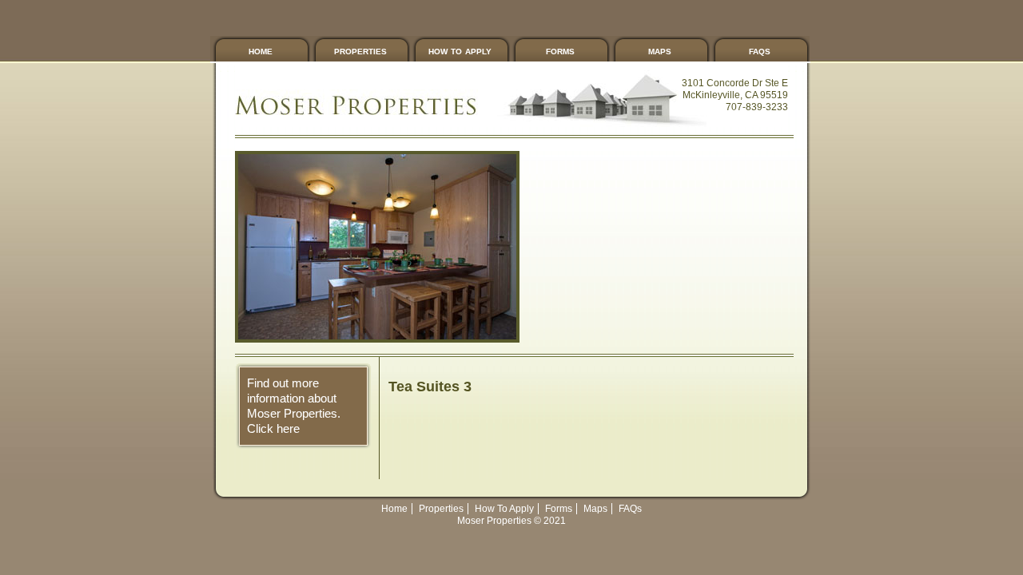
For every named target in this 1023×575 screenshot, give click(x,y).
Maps (659, 50)
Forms (560, 50)
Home (261, 50)
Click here (273, 428)
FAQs (759, 50)
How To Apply (460, 50)
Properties (360, 50)
